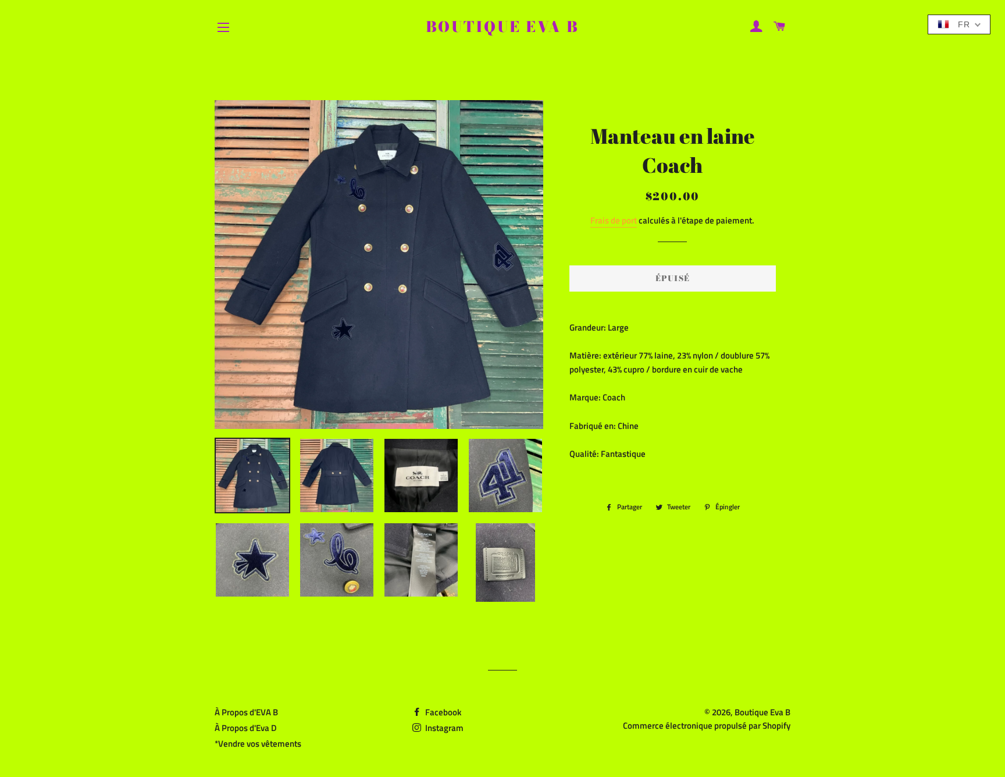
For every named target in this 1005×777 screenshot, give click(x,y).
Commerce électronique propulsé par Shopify (706, 725)
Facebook (442, 712)
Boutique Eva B (502, 27)
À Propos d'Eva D (246, 728)
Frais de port (613, 220)
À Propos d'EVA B (246, 712)
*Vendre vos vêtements (258, 743)
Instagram (443, 728)
